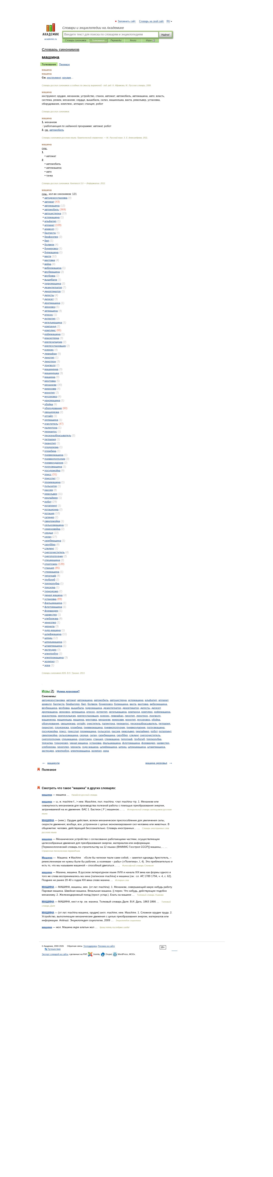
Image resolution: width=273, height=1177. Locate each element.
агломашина (135, 700)
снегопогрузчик (51, 739)
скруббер (122, 735)
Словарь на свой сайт (151, 21)
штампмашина (156, 746)
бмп (83, 703)
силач (93, 735)
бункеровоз (106, 703)
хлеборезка (49, 746)
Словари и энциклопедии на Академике (93, 28)
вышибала (77, 707)
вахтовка (143, 703)
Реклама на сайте (106, 946)
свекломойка (49, 735)
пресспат (73, 731)
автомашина (84, 700)
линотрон (142, 715)
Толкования (98, 40)
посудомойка (50, 731)
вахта (133, 703)
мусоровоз (143, 719)
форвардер (148, 742)
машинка (78, 719)
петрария (164, 723)
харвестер (163, 742)
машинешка (64, 719)
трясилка (47, 742)
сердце (84, 735)
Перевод (64, 64)
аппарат (163, 700)
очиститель (93, 723)
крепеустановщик (88, 715)
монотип (130, 719)
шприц (122, 746)
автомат (71, 700)
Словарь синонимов (75, 40)
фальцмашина (112, 742)
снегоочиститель (150, 735)
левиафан (117, 715)
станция (98, 739)
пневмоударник (135, 727)
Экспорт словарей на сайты (55, 954)
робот (154, 731)
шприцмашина (137, 746)
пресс (62, 731)
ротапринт (165, 731)
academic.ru (50, 39)
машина (47, 794)
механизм (104, 719)
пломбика (76, 727)
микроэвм (118, 719)
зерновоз (64, 711)
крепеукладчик (67, 715)
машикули (53, 762)
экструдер (48, 750)
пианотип (47, 727)
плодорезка (62, 727)
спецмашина (69, 739)
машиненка (49, 719)
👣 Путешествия (53, 949)
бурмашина (121, 703)
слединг (134, 735)
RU (168, 21)
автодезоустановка (53, 700)
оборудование (50, 723)
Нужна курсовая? (68, 691)
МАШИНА (48, 820)
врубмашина (49, 707)
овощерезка (68, 723)
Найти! (165, 34)
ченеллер (63, 746)
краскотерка (49, 715)
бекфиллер (73, 703)
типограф (127, 739)
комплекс (147, 711)
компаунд (134, 711)
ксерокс (104, 715)
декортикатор (131, 707)
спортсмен (85, 739)
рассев (116, 731)
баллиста (58, 703)
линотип (130, 715)
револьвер (127, 731)
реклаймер (142, 731)
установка (95, 742)
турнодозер (61, 742)
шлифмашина (108, 746)
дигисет (156, 707)
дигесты (145, 707)
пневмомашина (93, 727)
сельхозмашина (68, 735)
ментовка (91, 719)
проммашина (88, 731)
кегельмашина (118, 711)
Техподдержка (90, 946)
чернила (75, 746)
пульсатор (104, 731)
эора (106, 750)
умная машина (79, 742)
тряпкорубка (153, 739)
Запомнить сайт (127, 21)
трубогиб (139, 739)
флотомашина (131, 742)
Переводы (115, 40)
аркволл (47, 703)
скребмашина (106, 735)
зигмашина (78, 711)
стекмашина (112, 739)
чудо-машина (90, 746)
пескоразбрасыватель (143, 723)
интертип (102, 711)
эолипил (96, 750)
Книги (133, 40)
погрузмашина (156, 727)
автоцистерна (118, 700)
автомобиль (101, 700)
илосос (90, 711)
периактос (122, 723)
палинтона (108, 723)
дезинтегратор (112, 707)
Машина (47, 857)
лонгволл (154, 715)
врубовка (64, 707)
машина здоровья (156, 762)
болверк (92, 703)
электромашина (80, 750)
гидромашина (93, 707)
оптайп (81, 723)
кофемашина (162, 711)
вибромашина (158, 703)
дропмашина (50, 711)
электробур (62, 750)
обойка (156, 719)
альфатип (151, 700)
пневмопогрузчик (114, 727)
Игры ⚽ (150, 40)
